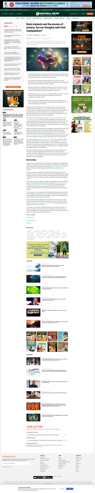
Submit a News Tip (43, 468)
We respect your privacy (6, 466)
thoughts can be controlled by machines (41, 203)
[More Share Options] (51, 38)
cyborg (31, 42)
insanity (32, 43)
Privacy (31, 481)
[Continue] (28, 463)
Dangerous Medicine (38, 42)
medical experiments (43, 43)
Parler (77, 461)
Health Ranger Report (8, 109)
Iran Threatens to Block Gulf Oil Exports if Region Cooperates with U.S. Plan (12, 48)
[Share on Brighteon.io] (30, 38)
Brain (53, 41)
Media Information (43, 465)
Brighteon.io (78, 457)
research (28, 44)
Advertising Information (44, 466)
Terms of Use (42, 471)
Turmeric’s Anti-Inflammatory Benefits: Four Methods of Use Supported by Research (12, 79)
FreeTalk (77, 466)
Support (41, 461)
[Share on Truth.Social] (42, 38)
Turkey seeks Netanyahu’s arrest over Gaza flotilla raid (12, 36)
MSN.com (28, 223)
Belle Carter (49, 320)
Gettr (77, 465)
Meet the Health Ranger (44, 458)
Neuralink (56, 43)
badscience (42, 41)
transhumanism (34, 44)
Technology (75, 18)
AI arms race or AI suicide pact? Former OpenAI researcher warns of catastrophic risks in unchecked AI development (54, 277)
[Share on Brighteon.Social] (27, 38)
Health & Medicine (37, 18)
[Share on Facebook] (33, 38)
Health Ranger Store (62, 460)
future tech (57, 42)
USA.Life (77, 471)
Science (68, 18)
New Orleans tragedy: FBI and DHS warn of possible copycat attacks (54, 311)
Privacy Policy (43, 469)
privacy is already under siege (58, 166)
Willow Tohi (36, 35)
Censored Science (39, 233)
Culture (28, 18)
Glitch (61, 42)
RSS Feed (60, 468)
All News (60, 458)
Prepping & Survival (59, 18)
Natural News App (61, 463)
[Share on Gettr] (48, 38)
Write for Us (42, 463)
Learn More (62, 488)
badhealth (31, 41)
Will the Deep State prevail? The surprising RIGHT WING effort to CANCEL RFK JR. (55, 382)
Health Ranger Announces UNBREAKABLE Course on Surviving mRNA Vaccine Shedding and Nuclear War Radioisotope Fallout (18, 125)
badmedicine (37, 41)
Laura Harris (49, 297)
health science (51, 235)
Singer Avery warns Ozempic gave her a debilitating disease (54, 392)
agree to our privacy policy (31, 490)
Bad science (32, 21)
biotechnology (48, 41)
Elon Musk (45, 42)
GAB (77, 469)
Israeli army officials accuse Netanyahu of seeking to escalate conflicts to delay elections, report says (13, 31)
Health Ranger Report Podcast (64, 461)
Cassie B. (48, 286)
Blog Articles (60, 466)
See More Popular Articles (13, 86)
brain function (58, 41)
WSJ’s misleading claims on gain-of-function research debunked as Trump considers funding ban (53, 266)
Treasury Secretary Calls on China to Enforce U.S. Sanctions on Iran (12, 74)
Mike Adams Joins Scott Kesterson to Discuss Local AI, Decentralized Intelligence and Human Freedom (7, 124)
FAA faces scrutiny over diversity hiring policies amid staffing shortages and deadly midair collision (54, 322)
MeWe (77, 468)
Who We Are (42, 457)
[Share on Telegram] (39, 38)
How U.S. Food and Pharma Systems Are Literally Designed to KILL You (13, 64)
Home (17, 18)
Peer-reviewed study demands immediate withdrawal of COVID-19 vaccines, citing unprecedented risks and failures (54, 371)
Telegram (78, 460)
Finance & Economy (48, 18)
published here (49, 483)
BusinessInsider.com (31, 220)
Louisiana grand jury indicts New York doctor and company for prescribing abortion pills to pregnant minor (55, 360)
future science (51, 42)
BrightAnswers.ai (61, 465)
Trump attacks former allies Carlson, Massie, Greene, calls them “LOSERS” (12, 69)
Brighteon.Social (79, 458)
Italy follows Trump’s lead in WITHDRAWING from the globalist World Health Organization (55, 416)
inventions (36, 43)
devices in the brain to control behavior (47, 139)
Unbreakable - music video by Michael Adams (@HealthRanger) (18, 133)
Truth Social (78, 463)
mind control (51, 43)
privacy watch (62, 43)
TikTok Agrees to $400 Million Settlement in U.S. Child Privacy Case (12, 53)
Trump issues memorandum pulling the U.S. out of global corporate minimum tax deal (53, 300)
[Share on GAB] (45, 38)
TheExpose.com (30, 217)
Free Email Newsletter (44, 460)
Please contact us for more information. (34, 446)
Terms (34, 481)
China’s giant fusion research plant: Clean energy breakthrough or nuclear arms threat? (55, 288)
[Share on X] (36, 38)
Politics (22, 18)
